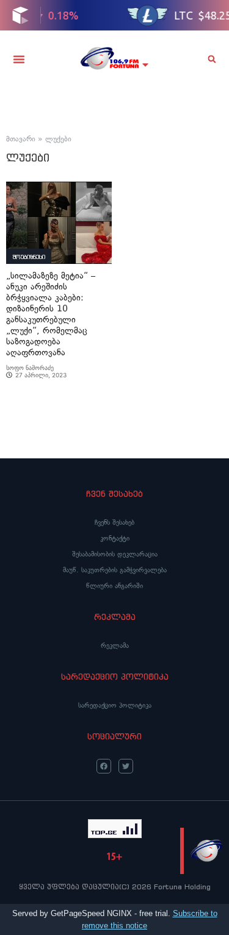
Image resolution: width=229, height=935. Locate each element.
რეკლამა (115, 645)
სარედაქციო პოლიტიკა (114, 705)
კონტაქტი (114, 538)
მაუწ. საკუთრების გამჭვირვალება (115, 570)
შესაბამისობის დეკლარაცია (115, 554)
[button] (19, 59)
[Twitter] (125, 766)
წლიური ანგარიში (114, 585)
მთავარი (20, 139)
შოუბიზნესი (28, 257)
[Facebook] (103, 766)
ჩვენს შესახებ (114, 522)
